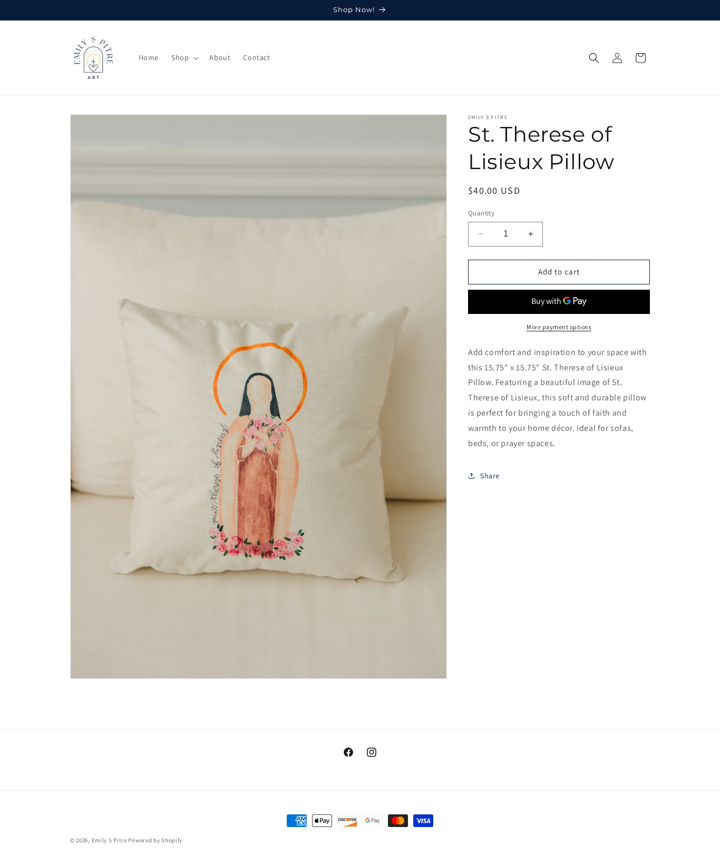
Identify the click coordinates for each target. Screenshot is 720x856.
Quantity (481, 213)
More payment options (559, 327)
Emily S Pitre (109, 840)
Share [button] (490, 475)
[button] (184, 57)
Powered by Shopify (155, 840)
